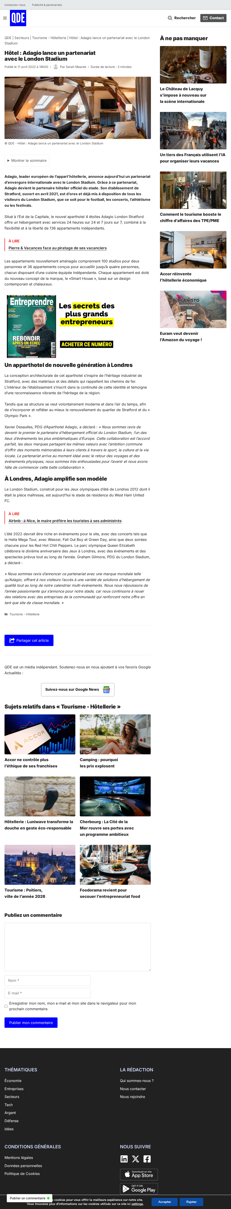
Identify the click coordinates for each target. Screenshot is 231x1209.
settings (137, 1204)
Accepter (164, 1202)
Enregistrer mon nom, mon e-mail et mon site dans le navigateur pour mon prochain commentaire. (72, 1006)
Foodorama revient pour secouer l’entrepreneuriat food (110, 893)
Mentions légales (19, 1157)
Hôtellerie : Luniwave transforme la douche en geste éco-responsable (39, 824)
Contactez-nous (15, 5)
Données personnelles (23, 1165)
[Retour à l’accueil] (18, 17)
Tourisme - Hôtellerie (49, 38)
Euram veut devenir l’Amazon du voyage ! (181, 336)
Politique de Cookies (22, 1173)
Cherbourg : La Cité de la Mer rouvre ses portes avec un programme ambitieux (107, 828)
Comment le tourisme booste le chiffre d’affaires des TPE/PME (190, 217)
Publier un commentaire (27, 1198)
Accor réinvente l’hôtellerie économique (183, 277)
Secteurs (21, 38)
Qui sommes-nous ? (137, 1080)
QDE (8, 38)
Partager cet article (32, 640)
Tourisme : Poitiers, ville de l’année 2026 (25, 893)
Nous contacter (133, 1088)
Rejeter (191, 1202)
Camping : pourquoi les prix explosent (99, 762)
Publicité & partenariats (47, 5)
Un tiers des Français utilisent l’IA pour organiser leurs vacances (193, 157)
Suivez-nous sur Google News (72, 689)
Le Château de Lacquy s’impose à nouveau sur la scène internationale (183, 95)
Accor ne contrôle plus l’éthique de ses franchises (31, 762)
